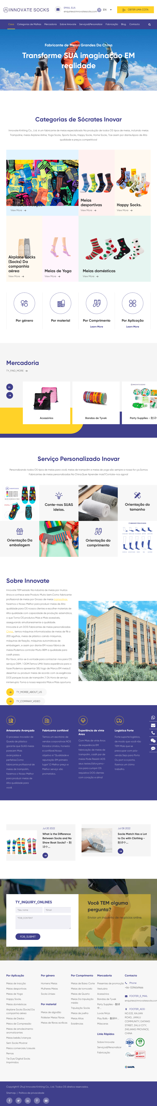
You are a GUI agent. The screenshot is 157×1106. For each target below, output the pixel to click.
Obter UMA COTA (137, 9)
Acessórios (103, 993)
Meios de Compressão (18, 1023)
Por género (24, 320)
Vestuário (102, 988)
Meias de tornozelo (81, 988)
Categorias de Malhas (29, 24)
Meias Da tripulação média (82, 1001)
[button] (9, 387)
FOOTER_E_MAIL (138, 996)
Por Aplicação (133, 320)
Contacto (134, 24)
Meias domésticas (99, 271)
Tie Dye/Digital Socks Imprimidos (18, 1060)
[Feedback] (153, 748)
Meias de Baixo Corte (83, 983)
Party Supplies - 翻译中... (96, 418)
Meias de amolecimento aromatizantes (19, 1030)
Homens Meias (49, 983)
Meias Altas (77, 1018)
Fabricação (112, 24)
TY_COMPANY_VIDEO (28, 701)
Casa (11, 24)
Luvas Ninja (103, 1013)
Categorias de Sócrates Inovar (78, 119)
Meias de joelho (79, 1013)
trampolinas (61, 599)
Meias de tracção (27, 205)
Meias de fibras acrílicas (54, 1022)
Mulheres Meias (49, 988)
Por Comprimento (96, 320)
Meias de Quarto (80, 993)
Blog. (123, 24)
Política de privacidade (31, 1092)
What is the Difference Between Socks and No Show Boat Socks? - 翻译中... (57, 840)
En (104, 9)
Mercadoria (50, 24)
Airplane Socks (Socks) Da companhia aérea (21, 264)
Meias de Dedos (15, 1018)
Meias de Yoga (58, 271)
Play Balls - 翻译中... (108, 1018)
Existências (77, 1023)
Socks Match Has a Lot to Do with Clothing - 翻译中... (132, 838)
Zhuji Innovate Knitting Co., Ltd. (37, 1086)
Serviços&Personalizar (91, 24)
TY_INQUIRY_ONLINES (33, 902)
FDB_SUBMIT (28, 936)
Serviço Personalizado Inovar (79, 459)
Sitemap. (11, 1092)
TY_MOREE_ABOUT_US (29, 692)
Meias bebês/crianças (18, 1037)
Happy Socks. (129, 205)
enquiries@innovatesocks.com (80, 9)
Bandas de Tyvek (46, 418)
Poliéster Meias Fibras (52, 1017)
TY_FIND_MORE (15, 370)
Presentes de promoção (110, 983)
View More (17, 210)
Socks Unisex (48, 993)
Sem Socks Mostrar (16, 1043)
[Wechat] (153, 740)
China (9, 631)
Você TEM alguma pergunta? (108, 906)
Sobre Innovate (68, 24)
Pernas (10, 1053)
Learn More (96, 326)
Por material (60, 320)
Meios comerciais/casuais (20, 1048)
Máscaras (102, 1023)
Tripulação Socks (80, 1008)
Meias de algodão (51, 1012)
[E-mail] (153, 725)
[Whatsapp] (153, 717)
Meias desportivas (91, 202)
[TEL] (153, 733)
